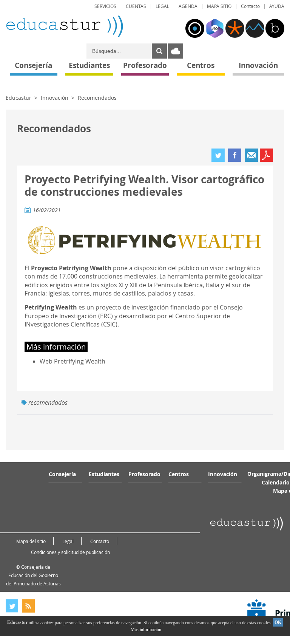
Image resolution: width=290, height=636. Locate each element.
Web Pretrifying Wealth (72, 361)
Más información (146, 629)
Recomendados (97, 97)
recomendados (48, 402)
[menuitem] (105, 6)
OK (278, 622)
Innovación (54, 97)
